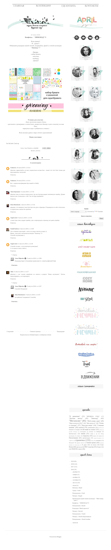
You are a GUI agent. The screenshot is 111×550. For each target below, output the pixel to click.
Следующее (10, 331)
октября (75, 477)
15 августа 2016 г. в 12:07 (34, 286)
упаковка (98, 440)
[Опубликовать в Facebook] (48, 148)
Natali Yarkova (14, 229)
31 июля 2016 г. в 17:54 (27, 191)
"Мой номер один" (93, 421)
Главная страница (35, 331)
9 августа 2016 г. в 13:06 (27, 229)
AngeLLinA (14, 217)
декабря (75, 472)
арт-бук (100, 427)
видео (78, 429)
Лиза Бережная (15, 191)
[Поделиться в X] (46, 148)
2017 (72, 466)
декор (100, 429)
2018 (72, 464)
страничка (80, 440)
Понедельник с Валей (78, 505)
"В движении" (74, 416)
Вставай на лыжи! (89, 429)
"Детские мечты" (76, 418)
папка (100, 436)
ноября (75, 474)
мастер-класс (73, 433)
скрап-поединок (98, 438)
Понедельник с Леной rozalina (81, 519)
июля (74, 485)
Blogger (59, 536)
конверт (91, 431)
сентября (75, 480)
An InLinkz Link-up (12, 143)
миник (83, 434)
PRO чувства (88, 447)
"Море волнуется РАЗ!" (76, 423)
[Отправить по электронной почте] (43, 148)
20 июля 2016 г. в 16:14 (23, 167)
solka (11, 271)
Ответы (14, 255)
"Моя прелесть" (91, 423)
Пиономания (73, 438)
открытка (86, 436)
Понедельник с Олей (78, 493)
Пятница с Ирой (77, 488)
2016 (72, 469)
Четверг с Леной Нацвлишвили (81, 516)
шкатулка (77, 445)
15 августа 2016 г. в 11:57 (21, 271)
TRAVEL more (77, 449)
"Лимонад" (94, 418)
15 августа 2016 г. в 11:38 (25, 243)
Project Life (100, 447)
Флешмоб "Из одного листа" (76, 442)
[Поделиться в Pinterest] (50, 148)
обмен (78, 436)
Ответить (13, 175)
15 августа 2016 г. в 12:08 (34, 258)
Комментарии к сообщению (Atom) (40, 335)
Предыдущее (61, 331)
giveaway (38, 150)
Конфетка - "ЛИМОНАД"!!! (80, 503)
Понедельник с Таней (78, 514)
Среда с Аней (76, 490)
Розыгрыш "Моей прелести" (80, 508)
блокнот (71, 429)
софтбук (71, 440)
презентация (86, 438)
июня (74, 522)
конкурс (98, 431)
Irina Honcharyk (15, 204)
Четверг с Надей (77, 496)
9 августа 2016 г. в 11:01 (25, 217)
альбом (81, 427)
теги (92, 440)
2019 (72, 461)
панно (94, 436)
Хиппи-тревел (91, 443)
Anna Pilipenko (19, 258)
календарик (83, 431)
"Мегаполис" (75, 421)
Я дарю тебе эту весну (89, 445)
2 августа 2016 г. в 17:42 (28, 204)
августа (75, 482)
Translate (100, 211)
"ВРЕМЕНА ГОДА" (93, 416)
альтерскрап (91, 427)
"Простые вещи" (87, 425)
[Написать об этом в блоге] (45, 148)
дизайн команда (73, 431)
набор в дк (93, 433)
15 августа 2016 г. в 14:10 (32, 294)
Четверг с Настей (77, 511)
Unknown (13, 167)
